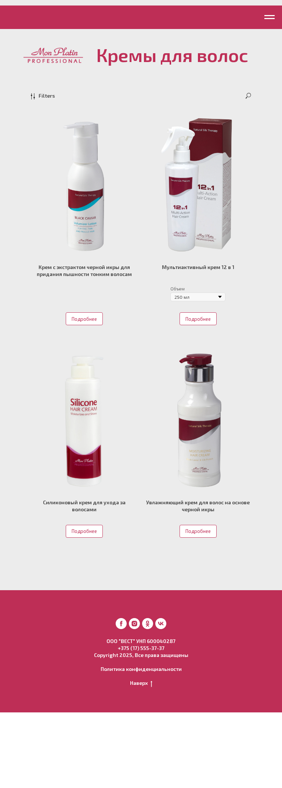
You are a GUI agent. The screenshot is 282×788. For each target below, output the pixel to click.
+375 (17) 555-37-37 (141, 648)
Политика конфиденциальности (141, 669)
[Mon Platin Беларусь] (121, 623)
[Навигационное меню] (269, 17)
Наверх (139, 683)
